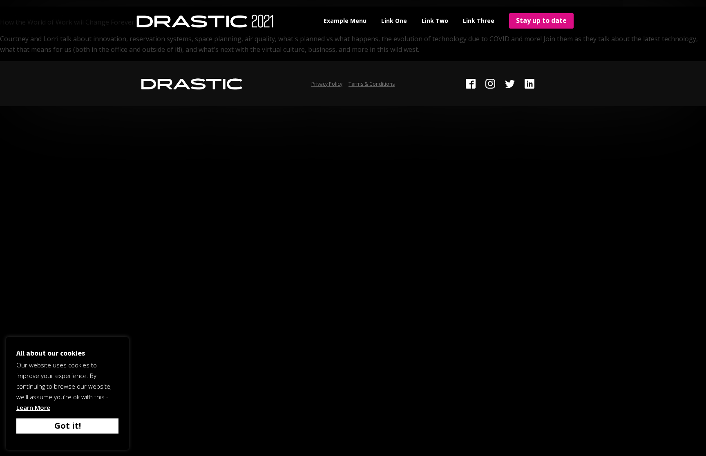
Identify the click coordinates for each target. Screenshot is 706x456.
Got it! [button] (67, 425)
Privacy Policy (326, 83)
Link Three (478, 20)
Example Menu (345, 20)
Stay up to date (541, 20)
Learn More (33, 407)
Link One (394, 20)
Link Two (435, 20)
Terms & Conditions (372, 83)
